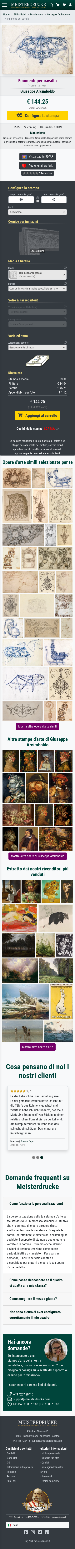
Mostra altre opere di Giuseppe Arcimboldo (37, 856)
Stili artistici (20, 14)
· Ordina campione (50, 1481)
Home (6, 14)
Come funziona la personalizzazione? (36, 1203)
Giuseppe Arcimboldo (58, 14)
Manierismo (36, 14)
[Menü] (4, 5)
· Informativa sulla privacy (19, 1467)
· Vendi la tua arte (49, 1458)
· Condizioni (12, 1458)
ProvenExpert (28, 1141)
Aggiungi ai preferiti (39, 165)
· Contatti (10, 1453)
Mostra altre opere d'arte (37, 1047)
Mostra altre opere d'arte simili (37, 726)
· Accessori (46, 1476)
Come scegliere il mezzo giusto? (33, 1298)
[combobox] (37, 212)
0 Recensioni (45, 173)
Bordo (11, 207)
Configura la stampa (40, 115)
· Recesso (11, 1471)
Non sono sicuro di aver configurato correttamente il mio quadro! (35, 1315)
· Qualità (44, 1462)
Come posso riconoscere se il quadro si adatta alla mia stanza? (35, 1283)
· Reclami (10, 1476)
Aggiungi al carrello (39, 415)
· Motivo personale (50, 1453)
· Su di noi (11, 1481)
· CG (8, 1462)
